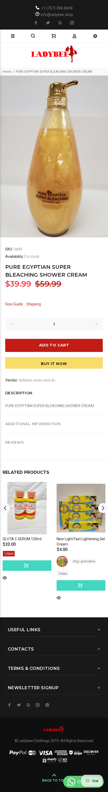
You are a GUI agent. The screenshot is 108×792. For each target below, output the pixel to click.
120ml (8, 554)
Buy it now (54, 363)
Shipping (33, 304)
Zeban (62, 574)
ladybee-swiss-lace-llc (37, 380)
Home (7, 71)
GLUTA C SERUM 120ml (22, 539)
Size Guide (14, 304)
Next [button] (103, 508)
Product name (44, 771)
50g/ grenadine (84, 561)
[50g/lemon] (62, 561)
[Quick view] (4, 577)
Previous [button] (5, 508)
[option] (54, 156)
